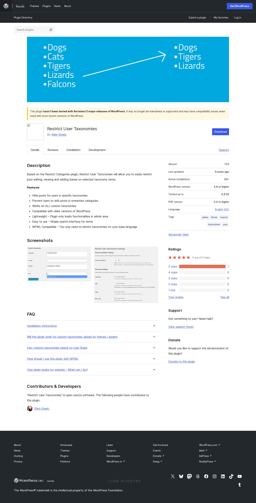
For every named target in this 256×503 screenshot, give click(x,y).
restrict (224, 217)
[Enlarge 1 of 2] (86, 251)
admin (205, 217)
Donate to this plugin (181, 361)
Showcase (66, 444)
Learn (110, 444)
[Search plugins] (50, 29)
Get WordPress (239, 6)
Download (220, 131)
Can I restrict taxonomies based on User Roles (57, 347)
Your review (175, 297)
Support (224, 150)
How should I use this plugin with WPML (53, 358)
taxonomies (214, 224)
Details (35, 150)
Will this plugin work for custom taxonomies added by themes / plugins (72, 337)
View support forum (180, 326)
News (17, 450)
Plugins (64, 455)
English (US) (222, 209)
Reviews (53, 150)
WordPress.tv (116, 461)
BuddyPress (207, 461)
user (225, 224)
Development (97, 150)
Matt (203, 450)
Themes (65, 450)
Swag (157, 461)
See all (225, 297)
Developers (113, 455)
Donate (158, 455)
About (17, 444)
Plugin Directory (23, 17)
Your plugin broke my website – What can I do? (57, 369)
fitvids (214, 217)
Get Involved (160, 444)
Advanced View (178, 234)
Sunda (50, 481)
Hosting (18, 455)
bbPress (205, 455)
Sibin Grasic (59, 134)
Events (157, 450)
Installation (73, 150)
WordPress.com (209, 444)
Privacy (18, 461)
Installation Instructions (42, 326)
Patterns (65, 461)
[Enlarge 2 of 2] (153, 251)
